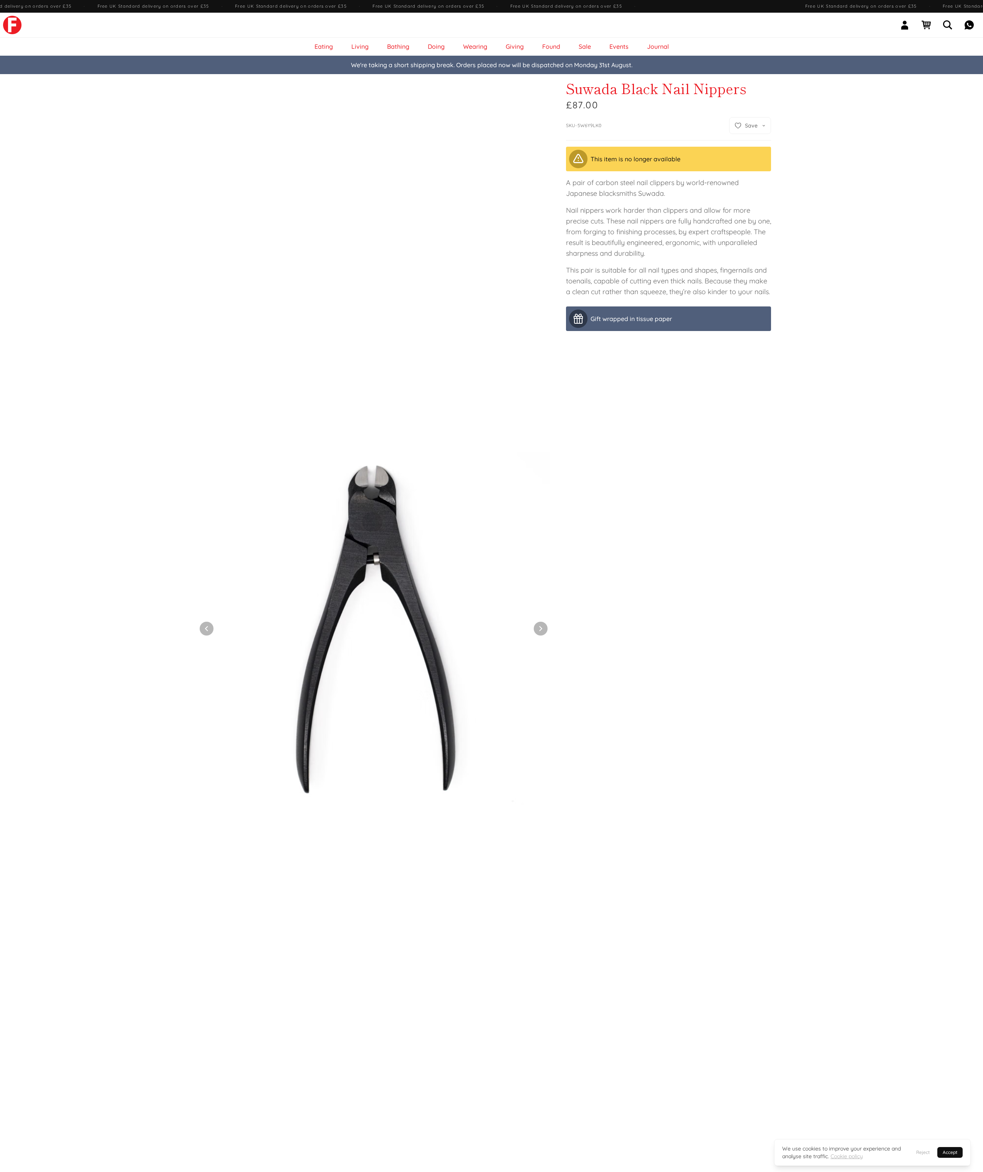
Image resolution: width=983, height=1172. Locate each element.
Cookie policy (847, 1156)
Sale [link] (585, 46)
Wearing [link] (475, 46)
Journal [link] (658, 46)
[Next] (541, 629)
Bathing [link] (398, 46)
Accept (950, 1152)
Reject (923, 1152)
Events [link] (619, 46)
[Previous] (206, 629)
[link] (12, 25)
